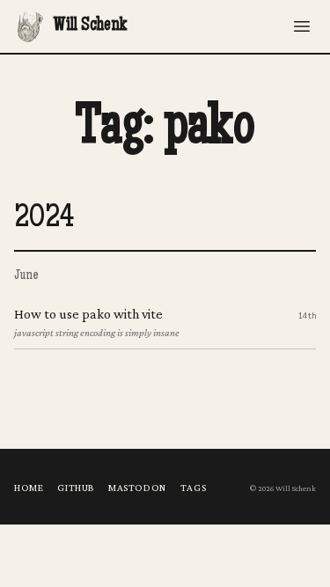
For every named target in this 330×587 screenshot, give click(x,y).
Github (75, 487)
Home (28, 487)
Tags (193, 487)
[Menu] (302, 26)
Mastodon (137, 487)
